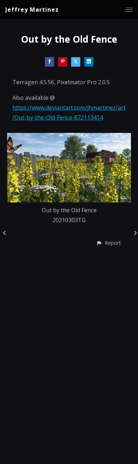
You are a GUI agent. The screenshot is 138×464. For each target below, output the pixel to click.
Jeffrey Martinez (32, 9)
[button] (108, 243)
